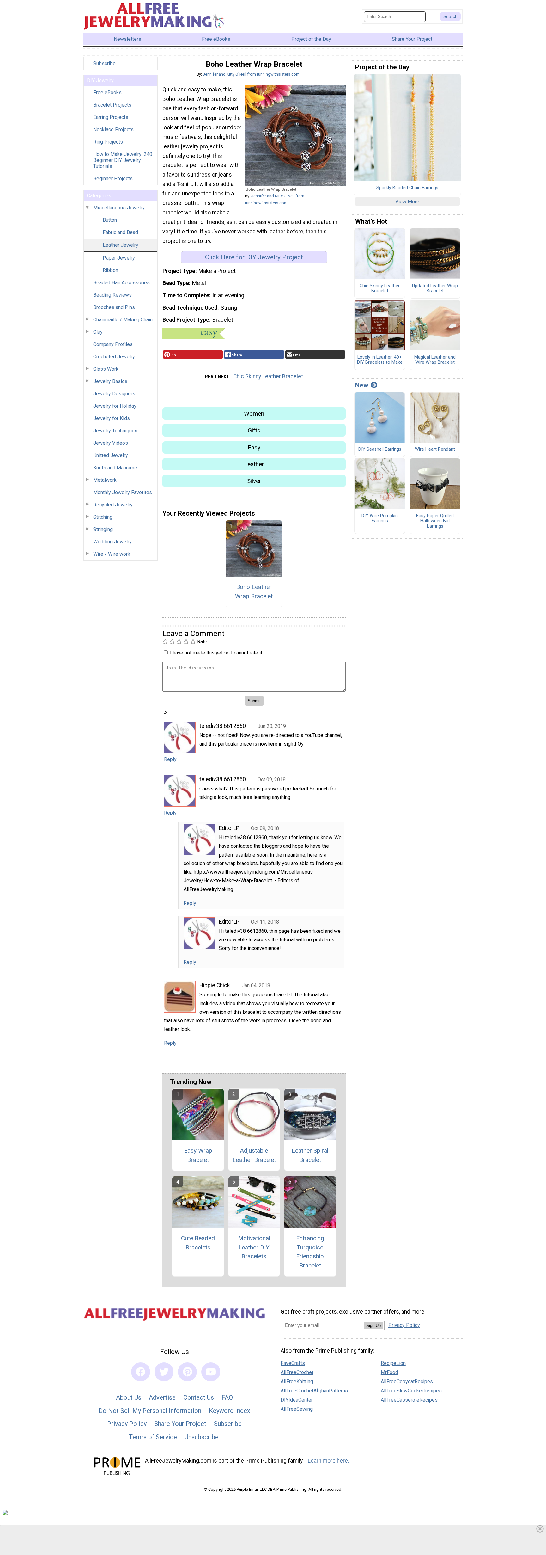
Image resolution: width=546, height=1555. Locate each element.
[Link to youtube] (210, 1371)
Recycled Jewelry (113, 505)
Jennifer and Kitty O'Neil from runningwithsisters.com (251, 74)
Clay (98, 332)
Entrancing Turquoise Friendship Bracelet (310, 1252)
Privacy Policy (127, 1424)
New (361, 385)
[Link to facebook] (140, 1371)
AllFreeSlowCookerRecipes (411, 1391)
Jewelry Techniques (115, 431)
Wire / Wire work (111, 554)
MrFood (389, 1372)
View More (407, 202)
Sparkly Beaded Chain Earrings (407, 187)
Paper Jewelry (119, 258)
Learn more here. (328, 1461)
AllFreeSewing (297, 1409)
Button (110, 220)
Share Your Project (180, 1424)
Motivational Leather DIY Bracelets (254, 1247)
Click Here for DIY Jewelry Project (254, 257)
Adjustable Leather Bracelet (254, 1155)
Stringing (103, 529)
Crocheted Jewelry (114, 357)
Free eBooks (107, 93)
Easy (254, 447)
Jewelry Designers (114, 394)
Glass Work (105, 369)
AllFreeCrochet (297, 1372)
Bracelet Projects (112, 105)
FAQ (227, 1397)
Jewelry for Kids (111, 418)
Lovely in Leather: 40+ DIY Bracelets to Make (380, 360)
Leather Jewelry (120, 245)
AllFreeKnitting (297, 1381)
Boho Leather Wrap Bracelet (254, 591)
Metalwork (105, 480)
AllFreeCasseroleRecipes (409, 1400)
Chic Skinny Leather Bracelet (268, 376)
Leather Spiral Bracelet (310, 1155)
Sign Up (373, 1325)
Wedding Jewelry (112, 542)
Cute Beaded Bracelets (198, 1243)
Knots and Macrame (115, 468)
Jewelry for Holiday (114, 406)
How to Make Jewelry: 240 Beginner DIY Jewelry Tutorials (122, 160)
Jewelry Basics (110, 381)
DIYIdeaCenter (297, 1400)
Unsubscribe (202, 1437)
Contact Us (198, 1397)
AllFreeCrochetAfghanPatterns (314, 1391)
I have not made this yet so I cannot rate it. (216, 653)
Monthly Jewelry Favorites (122, 492)
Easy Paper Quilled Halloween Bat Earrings (435, 521)
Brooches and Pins (114, 307)
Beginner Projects (113, 179)
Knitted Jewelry (110, 455)
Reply (170, 759)
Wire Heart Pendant (435, 449)
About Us (128, 1397)
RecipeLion (393, 1363)
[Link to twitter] (164, 1371)
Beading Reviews (112, 295)
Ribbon (110, 270)
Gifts (254, 430)
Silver (254, 481)
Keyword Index (229, 1411)
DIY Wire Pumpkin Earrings (379, 518)
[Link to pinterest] (187, 1371)
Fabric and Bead (120, 232)
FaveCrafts (293, 1363)
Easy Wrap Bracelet (198, 1155)
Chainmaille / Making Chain (123, 320)
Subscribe (104, 63)
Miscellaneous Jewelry (119, 208)
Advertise (162, 1397)
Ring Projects (108, 142)
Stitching (102, 517)
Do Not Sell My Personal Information (150, 1411)
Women (254, 413)
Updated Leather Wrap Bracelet (435, 288)
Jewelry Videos (110, 443)
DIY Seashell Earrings (379, 449)
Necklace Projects (113, 130)
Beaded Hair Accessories (121, 283)
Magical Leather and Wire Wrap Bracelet (435, 360)
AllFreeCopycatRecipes (407, 1381)
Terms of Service (153, 1437)
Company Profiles (113, 344)
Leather (254, 464)
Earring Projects (110, 117)
